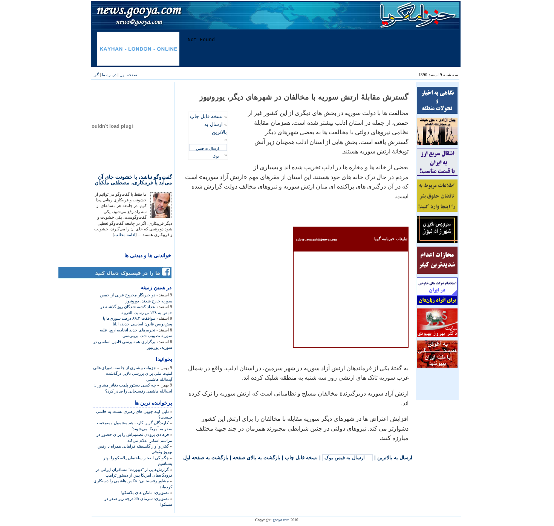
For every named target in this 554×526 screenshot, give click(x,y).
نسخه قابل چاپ (206, 116)
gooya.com (281, 520)
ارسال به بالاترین (394, 457)
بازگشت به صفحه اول (205, 457)
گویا (95, 74)
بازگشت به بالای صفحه (256, 457)
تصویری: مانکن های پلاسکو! (145, 492)
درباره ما (109, 74)
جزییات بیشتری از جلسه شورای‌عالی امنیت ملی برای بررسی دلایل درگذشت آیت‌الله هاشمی (132, 373)
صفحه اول (128, 74)
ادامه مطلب (124, 234)
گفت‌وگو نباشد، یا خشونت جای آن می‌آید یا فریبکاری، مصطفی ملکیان (133, 180)
